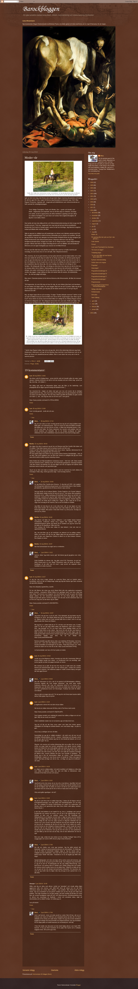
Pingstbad (94, 265)
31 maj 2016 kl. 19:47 (46, 544)
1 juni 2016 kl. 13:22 (47, 552)
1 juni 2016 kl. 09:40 (47, 679)
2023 (92, 191)
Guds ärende (95, 241)
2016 (92, 210)
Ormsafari (94, 294)
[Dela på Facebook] (51, 361)
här (78, 303)
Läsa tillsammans (29, 21)
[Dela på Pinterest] (53, 361)
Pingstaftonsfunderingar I (98, 279)
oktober (94, 218)
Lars (30, 376)
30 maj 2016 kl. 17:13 (47, 421)
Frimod (93, 244)
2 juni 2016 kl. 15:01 (47, 780)
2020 (92, 199)
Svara (31, 402)
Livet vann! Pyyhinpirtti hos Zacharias (102, 247)
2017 (92, 207)
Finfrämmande (95, 292)
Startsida (54, 970)
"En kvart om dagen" (97, 250)
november (95, 215)
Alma (36, 421)
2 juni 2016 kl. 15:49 (44, 798)
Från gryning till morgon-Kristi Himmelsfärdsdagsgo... (100, 285)
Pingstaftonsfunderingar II (98, 276)
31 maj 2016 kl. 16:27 (39, 577)
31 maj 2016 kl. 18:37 (47, 613)
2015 (92, 313)
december (95, 212)
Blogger (78, 985)
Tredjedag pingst (96, 252)
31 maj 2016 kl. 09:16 (41, 444)
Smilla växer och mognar (98, 262)
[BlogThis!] (47, 361)
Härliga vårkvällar (96, 289)
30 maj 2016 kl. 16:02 (39, 376)
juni (93, 229)
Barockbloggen (41, 9)
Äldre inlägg (79, 970)
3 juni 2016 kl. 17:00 (47, 844)
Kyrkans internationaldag (98, 260)
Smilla (37, 364)
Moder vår (94, 234)
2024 (92, 188)
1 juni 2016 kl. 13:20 (44, 702)
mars (93, 304)
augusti (94, 224)
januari (94, 309)
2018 (92, 204)
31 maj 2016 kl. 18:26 (47, 481)
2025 (92, 185)
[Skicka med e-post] (45, 361)
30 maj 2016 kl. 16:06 (39, 408)
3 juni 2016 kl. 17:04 (47, 912)
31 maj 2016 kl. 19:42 (46, 517)
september (95, 221)
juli (93, 226)
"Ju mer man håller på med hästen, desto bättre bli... (101, 256)
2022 (92, 193)
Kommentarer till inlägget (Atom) (42, 974)
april (93, 301)
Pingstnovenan (95, 282)
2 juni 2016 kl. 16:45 (41, 883)
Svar (33, 417)
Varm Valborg (95, 297)
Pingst (32, 364)
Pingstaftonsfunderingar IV (99, 271)
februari (94, 306)
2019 (92, 202)
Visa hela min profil (93, 173)
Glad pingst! (94, 268)
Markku (31, 444)
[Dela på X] (49, 361)
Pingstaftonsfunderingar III (99, 273)
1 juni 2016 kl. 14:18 (44, 766)
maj (93, 232)
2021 (92, 196)
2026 (92, 182)
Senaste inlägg (29, 970)
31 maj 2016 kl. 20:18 (44, 656)
